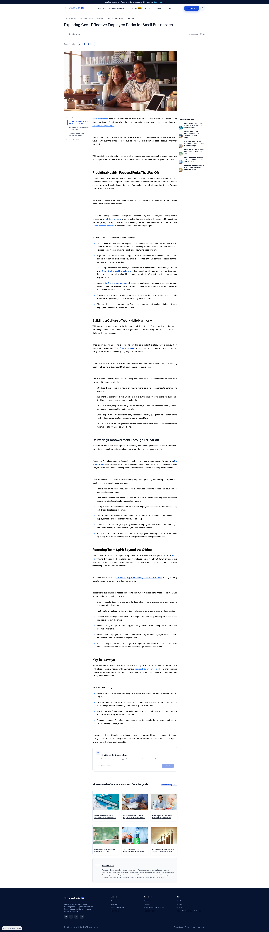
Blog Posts (102, 8)
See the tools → (159, 2)
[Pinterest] (82, 917)
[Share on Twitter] (79, 44)
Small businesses (100, 119)
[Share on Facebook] (84, 44)
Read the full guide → (169, 785)
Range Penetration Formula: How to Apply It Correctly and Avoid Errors (194, 167)
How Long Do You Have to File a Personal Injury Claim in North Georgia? (194, 144)
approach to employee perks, (148, 669)
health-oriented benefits (103, 226)
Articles (73, 18)
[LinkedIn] (66, 917)
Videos (146, 901)
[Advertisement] (192, 79)
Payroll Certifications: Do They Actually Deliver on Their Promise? (193, 125)
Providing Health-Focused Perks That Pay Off (78, 122)
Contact (168, 8)
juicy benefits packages (103, 125)
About (158, 8)
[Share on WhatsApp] (93, 44)
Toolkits (148, 8)
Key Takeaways (74, 139)
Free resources (149, 911)
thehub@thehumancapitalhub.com (189, 911)
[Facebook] (76, 917)
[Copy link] (98, 44)
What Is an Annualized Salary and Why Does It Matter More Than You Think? (192, 134)
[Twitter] (71, 917)
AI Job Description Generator (154, 907)
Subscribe (168, 766)
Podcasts (147, 904)
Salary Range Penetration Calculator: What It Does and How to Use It (194, 159)
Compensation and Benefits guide (91, 18)
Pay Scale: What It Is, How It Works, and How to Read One (194, 152)
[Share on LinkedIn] (89, 44)
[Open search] (202, 8)
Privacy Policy (190, 927)
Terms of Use (178, 927)
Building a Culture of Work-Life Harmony (79, 128)
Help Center (181, 907)
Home (66, 18)
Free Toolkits (192, 8)
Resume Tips (134, 8)
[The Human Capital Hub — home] (74, 8)
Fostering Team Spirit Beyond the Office (76, 134)
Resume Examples (116, 8)
